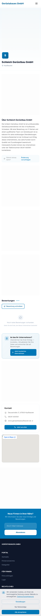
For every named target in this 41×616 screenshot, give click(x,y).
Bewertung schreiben (14, 306)
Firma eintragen (7, 576)
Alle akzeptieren (20, 612)
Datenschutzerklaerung (25, 596)
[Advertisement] (20, 29)
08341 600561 (13, 417)
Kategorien (6, 565)
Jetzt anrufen (22, 427)
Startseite (5, 557)
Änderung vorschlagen (26, 159)
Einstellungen (20, 602)
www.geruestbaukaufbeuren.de (19, 421)
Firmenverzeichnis (8, 561)
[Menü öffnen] (36, 3)
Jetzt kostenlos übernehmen (20, 352)
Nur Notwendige (20, 607)
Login (4, 580)
